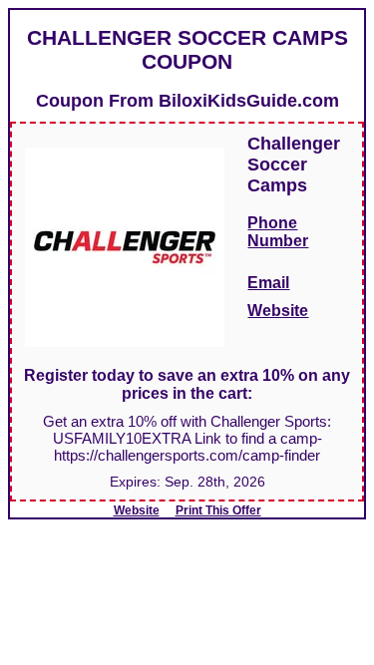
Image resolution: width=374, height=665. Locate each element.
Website (277, 310)
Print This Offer (218, 510)
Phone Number (277, 231)
